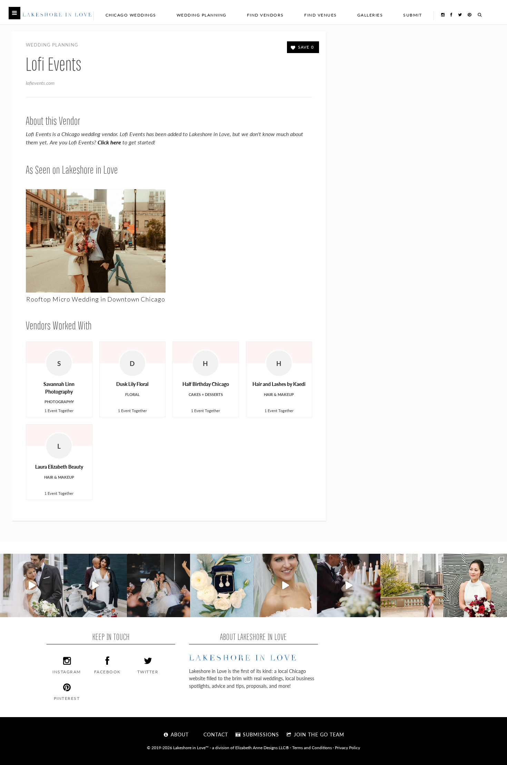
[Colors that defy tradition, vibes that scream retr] (348, 585)
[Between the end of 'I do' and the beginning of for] (158, 585)
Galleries (370, 15)
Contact (215, 734)
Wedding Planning (202, 15)
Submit (412, 15)
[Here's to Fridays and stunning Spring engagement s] (412, 585)
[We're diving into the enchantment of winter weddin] (475, 585)
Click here (109, 142)
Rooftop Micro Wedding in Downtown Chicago (95, 299)
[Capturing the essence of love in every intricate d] (222, 585)
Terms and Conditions (312, 747)
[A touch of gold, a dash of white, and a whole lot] (31, 585)
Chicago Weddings (131, 15)
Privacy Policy (347, 747)
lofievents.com (40, 82)
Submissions (260, 734)
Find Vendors (265, 15)
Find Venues (320, 15)
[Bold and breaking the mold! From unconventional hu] (95, 585)
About (179, 734)
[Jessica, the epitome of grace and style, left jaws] (285, 585)
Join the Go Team (318, 734)
